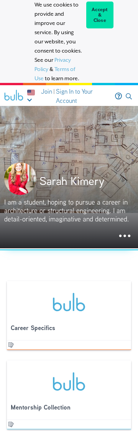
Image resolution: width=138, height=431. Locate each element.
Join (46, 91)
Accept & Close (100, 15)
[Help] (118, 96)
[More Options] (125, 236)
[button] (129, 96)
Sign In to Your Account (74, 96)
